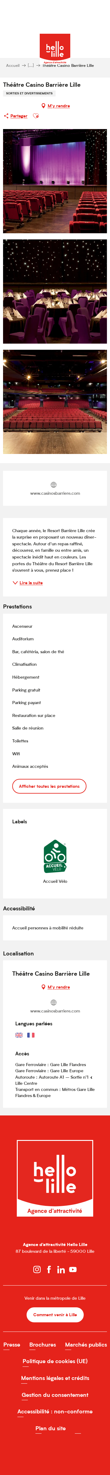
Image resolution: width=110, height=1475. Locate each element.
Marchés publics (86, 1345)
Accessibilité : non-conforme (55, 1411)
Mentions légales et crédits (55, 1378)
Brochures (42, 1345)
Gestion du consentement (55, 1395)
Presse (11, 1345)
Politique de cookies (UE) (55, 1361)
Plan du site (50, 1428)
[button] (35, 115)
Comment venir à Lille (55, 1314)
